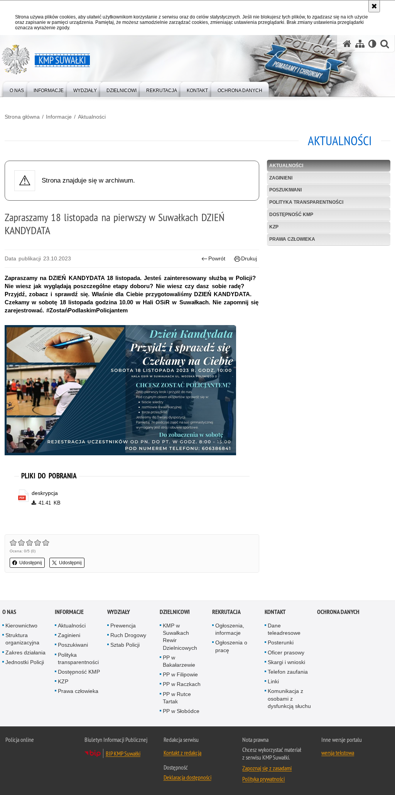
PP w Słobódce (181, 711)
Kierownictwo (21, 625)
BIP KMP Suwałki (123, 753)
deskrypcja (45, 493)
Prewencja (123, 625)
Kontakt (275, 612)
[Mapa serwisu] (360, 44)
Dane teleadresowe (284, 629)
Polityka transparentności (306, 202)
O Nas (9, 612)
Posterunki (281, 642)
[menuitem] (17, 89)
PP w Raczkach (182, 684)
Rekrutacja (226, 612)
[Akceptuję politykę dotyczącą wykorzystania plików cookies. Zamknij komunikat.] (374, 6)
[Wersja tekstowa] (372, 44)
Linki (273, 681)
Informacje (59, 117)
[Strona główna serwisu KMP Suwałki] (347, 44)
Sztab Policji (125, 645)
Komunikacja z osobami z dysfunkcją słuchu (289, 698)
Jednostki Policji (24, 662)
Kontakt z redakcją (182, 752)
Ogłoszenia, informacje (229, 629)
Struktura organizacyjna (22, 639)
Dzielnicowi (175, 612)
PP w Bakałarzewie (179, 661)
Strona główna (22, 117)
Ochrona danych (338, 612)
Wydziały (118, 612)
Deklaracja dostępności (187, 777)
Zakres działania (25, 652)
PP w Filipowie (180, 674)
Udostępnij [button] (30, 562)
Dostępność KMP (291, 214)
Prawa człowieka (292, 239)
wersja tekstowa (337, 752)
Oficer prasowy (286, 652)
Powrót (216, 258)
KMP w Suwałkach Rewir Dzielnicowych (180, 636)
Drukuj (249, 258)
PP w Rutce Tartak (177, 697)
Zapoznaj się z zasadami (267, 768)
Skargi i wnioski (286, 662)
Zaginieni (280, 178)
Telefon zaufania (288, 672)
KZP (274, 227)
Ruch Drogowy (128, 635)
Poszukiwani (285, 190)
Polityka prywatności (263, 779)
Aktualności (92, 117)
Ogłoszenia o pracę (231, 646)
